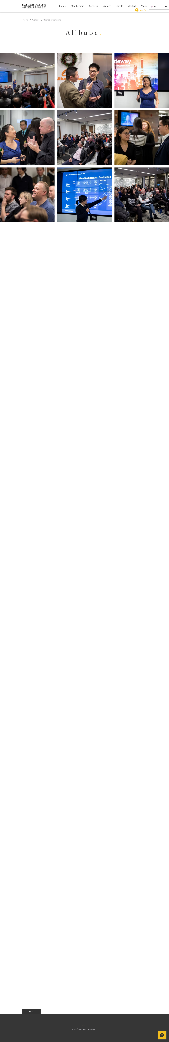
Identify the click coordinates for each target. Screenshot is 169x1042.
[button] (52, 19)
